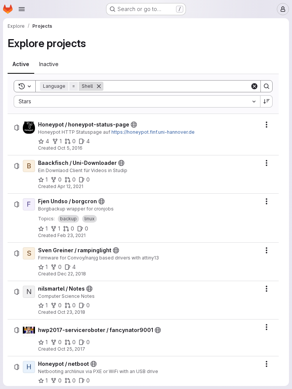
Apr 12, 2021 (70, 186)
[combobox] (137, 101)
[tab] (21, 64)
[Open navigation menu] (22, 9)
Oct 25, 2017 (71, 349)
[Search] (266, 86)
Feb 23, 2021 (71, 235)
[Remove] (98, 86)
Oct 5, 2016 (70, 148)
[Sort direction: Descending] (266, 101)
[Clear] (254, 86)
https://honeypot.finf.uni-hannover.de (153, 132)
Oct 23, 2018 (71, 312)
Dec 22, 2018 (71, 274)
